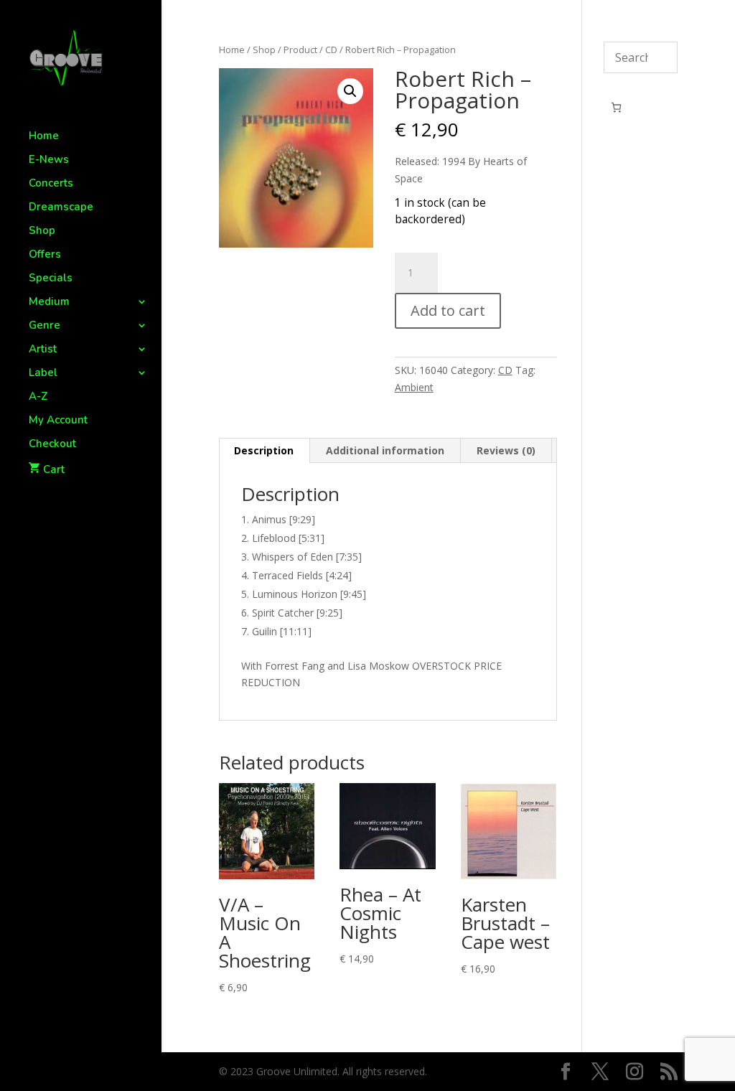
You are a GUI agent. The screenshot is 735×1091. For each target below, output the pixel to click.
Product (300, 49)
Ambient (414, 387)
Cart (54, 469)
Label (43, 373)
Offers (45, 255)
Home (44, 137)
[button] (350, 91)
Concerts (51, 184)
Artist (43, 350)
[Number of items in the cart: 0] (616, 107)
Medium (49, 302)
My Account (58, 421)
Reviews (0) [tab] (506, 450)
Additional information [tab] (385, 450)
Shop (42, 231)
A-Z (38, 397)
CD (331, 49)
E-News (49, 160)
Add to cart (448, 310)
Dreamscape (61, 208)
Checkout (52, 445)
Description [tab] (264, 450)
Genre (44, 326)
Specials (50, 279)
